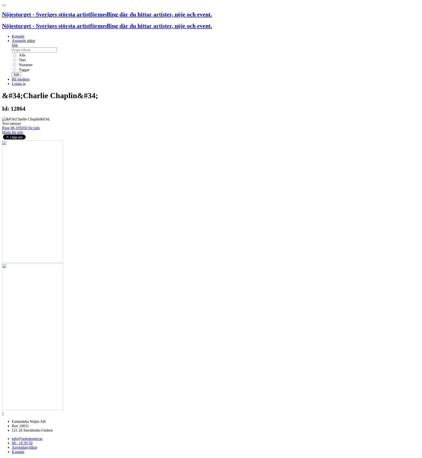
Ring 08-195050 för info (21, 128)
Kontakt (18, 36)
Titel (22, 60)
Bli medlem (21, 79)
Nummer (25, 65)
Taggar (24, 70)
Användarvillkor (24, 447)
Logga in (19, 84)
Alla (21, 55)
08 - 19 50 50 (22, 443)
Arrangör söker (23, 41)
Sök (15, 45)
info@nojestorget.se (27, 439)
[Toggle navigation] (4, 5)
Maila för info (12, 132)
